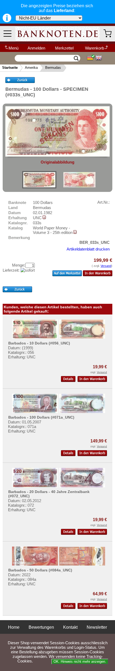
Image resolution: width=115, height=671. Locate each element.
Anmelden (36, 48)
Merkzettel (64, 48)
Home (14, 627)
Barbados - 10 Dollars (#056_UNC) (39, 343)
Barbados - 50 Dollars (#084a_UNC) (40, 570)
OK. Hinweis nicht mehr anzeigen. (79, 661)
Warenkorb (94, 48)
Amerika (31, 68)
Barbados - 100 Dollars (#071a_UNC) (41, 417)
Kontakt (70, 627)
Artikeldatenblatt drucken (88, 249)
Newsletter (97, 627)
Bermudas (53, 68)
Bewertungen (41, 627)
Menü (13, 48)
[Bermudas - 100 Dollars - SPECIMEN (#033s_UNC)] (39, 179)
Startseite (10, 68)
